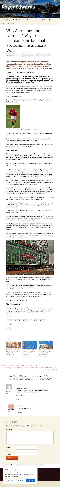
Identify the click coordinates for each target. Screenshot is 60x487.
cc (39, 129)
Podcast (43, 20)
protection (31, 55)
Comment (9, 429)
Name (8, 447)
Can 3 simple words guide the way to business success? (19, 365)
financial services (14, 55)
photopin (36, 129)
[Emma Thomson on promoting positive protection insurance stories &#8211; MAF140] (13, 345)
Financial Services (23, 54)
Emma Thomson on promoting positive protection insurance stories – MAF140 (13, 351)
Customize (10, 480)
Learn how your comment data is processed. (32, 465)
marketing (26, 55)
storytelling (48, 55)
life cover (21, 55)
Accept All (30, 480)
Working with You (6, 20)
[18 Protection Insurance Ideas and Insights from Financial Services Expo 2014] (46, 345)
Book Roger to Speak (18, 20)
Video (49, 20)
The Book (35, 20)
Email (8, 451)
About (3, 23)
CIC (35, 54)
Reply (19, 399)
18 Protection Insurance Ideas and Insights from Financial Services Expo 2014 (45, 351)
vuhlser (29, 129)
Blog (28, 20)
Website (8, 454)
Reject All (20, 480)
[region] (20, 475)
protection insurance (40, 55)
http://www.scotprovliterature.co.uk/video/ (27, 392)
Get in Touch (11, 23)
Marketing (29, 54)
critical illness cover (41, 54)
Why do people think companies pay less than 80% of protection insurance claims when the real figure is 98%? (30, 369)
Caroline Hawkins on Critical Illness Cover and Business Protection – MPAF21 (28, 351)
